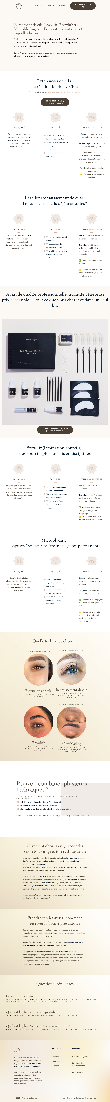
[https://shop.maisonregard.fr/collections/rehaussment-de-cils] (55, 372)
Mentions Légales (80, 1056)
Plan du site (77, 1072)
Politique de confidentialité (78, 1064)
